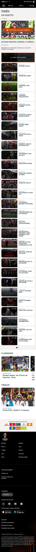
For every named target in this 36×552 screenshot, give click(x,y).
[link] (10, 5)
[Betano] (18, 428)
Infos (20, 446)
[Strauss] (12, 424)
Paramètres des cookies (7, 528)
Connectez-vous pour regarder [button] (19, 30)
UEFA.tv (3, 446)
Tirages (3, 450)
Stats (2, 457)
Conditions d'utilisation (7, 522)
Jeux (2, 453)
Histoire (21, 450)
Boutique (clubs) (23, 457)
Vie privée (4, 519)
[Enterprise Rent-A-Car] (18, 424)
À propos (21, 453)
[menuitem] (12, 5)
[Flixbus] (24, 428)
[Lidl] (12, 428)
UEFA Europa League (3, 6)
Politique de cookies (6, 525)
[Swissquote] (24, 424)
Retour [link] (5, 18)
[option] (18, 57)
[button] (31, 5)
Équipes (21, 443)
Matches (3, 443)
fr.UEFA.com (4, 473)
